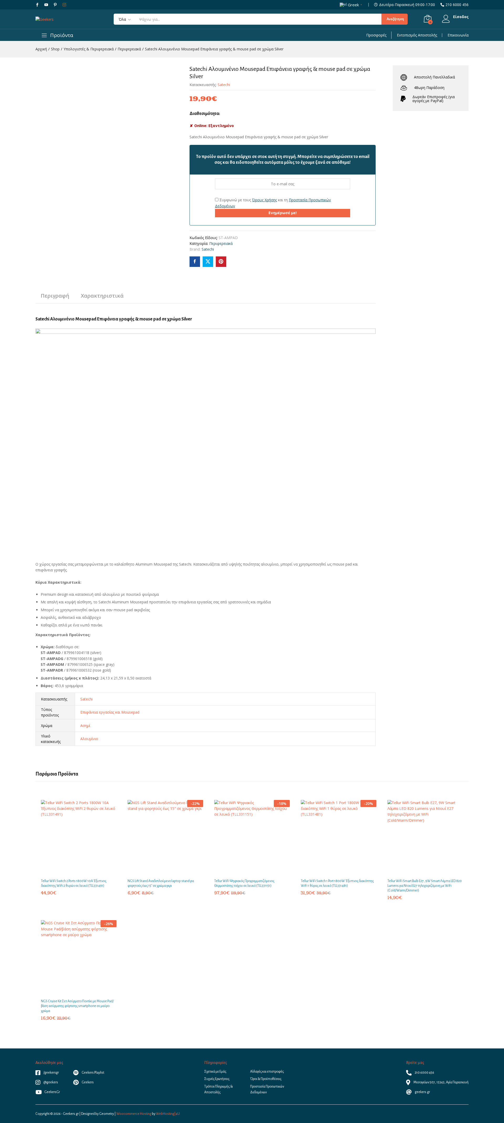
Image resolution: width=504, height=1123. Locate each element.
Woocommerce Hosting (133, 1114)
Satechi (224, 84)
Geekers (87, 1082)
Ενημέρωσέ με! (283, 212)
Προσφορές (376, 35)
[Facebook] (37, 5)
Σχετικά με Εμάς (215, 1071)
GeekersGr (52, 1092)
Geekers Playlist (92, 1072)
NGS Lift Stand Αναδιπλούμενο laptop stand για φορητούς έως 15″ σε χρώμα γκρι (161, 883)
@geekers (50, 1082)
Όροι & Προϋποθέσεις (265, 1079)
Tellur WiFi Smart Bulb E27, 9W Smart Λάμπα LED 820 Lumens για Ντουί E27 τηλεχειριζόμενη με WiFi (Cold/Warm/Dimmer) (424, 885)
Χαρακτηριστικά (102, 295)
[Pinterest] (55, 5)
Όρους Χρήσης (264, 199)
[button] (72, 872)
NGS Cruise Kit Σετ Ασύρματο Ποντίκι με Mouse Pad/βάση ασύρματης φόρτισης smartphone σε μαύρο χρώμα (77, 1006)
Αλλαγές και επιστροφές (267, 1071)
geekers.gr (422, 1092)
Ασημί (85, 725)
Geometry (106, 1114)
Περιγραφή (55, 295)
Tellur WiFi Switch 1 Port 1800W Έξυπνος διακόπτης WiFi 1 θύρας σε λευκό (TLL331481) (337, 883)
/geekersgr (51, 1072)
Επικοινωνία (458, 35)
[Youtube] (46, 5)
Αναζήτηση (395, 19)
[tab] (55, 298)
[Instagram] (64, 5)
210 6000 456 (457, 5)
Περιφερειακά (221, 243)
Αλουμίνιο (89, 738)
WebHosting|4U (168, 1114)
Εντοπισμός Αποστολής (417, 35)
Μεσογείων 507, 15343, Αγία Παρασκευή (441, 1082)
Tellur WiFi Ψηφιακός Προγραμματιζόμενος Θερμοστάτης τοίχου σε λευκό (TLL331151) (244, 883)
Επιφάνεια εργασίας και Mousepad (109, 712)
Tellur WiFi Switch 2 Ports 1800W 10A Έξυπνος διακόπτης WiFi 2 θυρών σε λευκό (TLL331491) (73, 883)
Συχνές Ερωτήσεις (216, 1079)
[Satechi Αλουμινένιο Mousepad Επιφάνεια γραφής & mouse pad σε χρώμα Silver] (195, 261)
